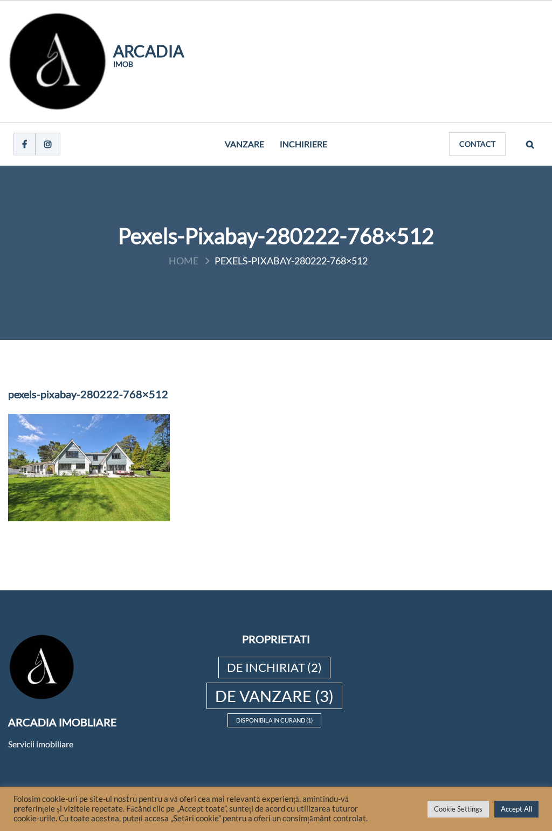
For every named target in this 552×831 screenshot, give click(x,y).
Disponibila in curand (274, 720)
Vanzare (244, 144)
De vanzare (274, 695)
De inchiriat (274, 667)
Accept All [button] (516, 809)
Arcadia (148, 51)
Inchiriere (303, 144)
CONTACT (477, 143)
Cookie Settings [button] (458, 809)
